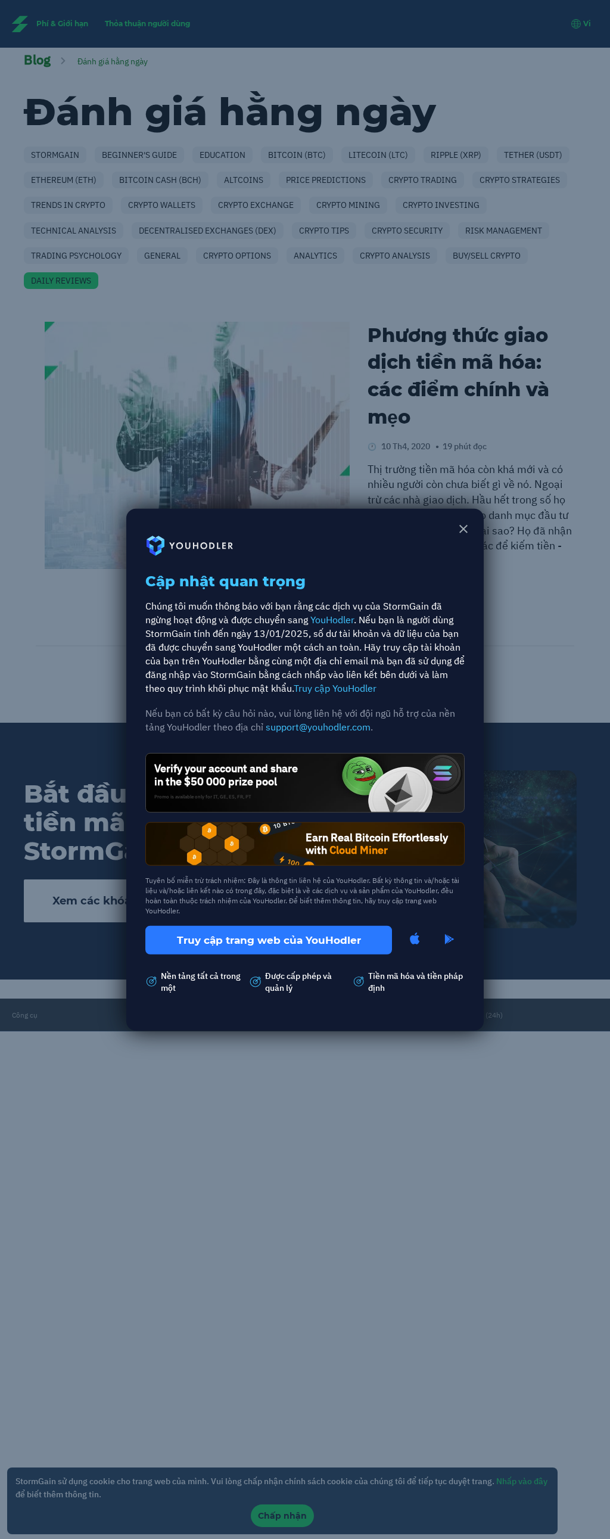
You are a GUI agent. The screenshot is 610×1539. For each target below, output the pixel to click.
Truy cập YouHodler (335, 688)
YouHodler (332, 620)
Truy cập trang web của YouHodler (269, 940)
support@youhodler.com (318, 727)
